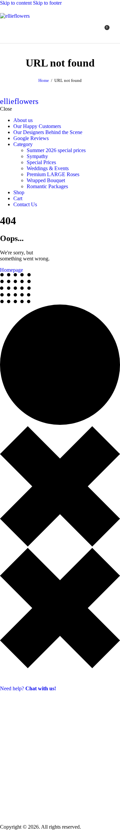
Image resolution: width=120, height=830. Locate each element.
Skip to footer (47, 3)
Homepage (11, 270)
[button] (91, 30)
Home (43, 80)
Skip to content (16, 3)
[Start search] (116, 30)
